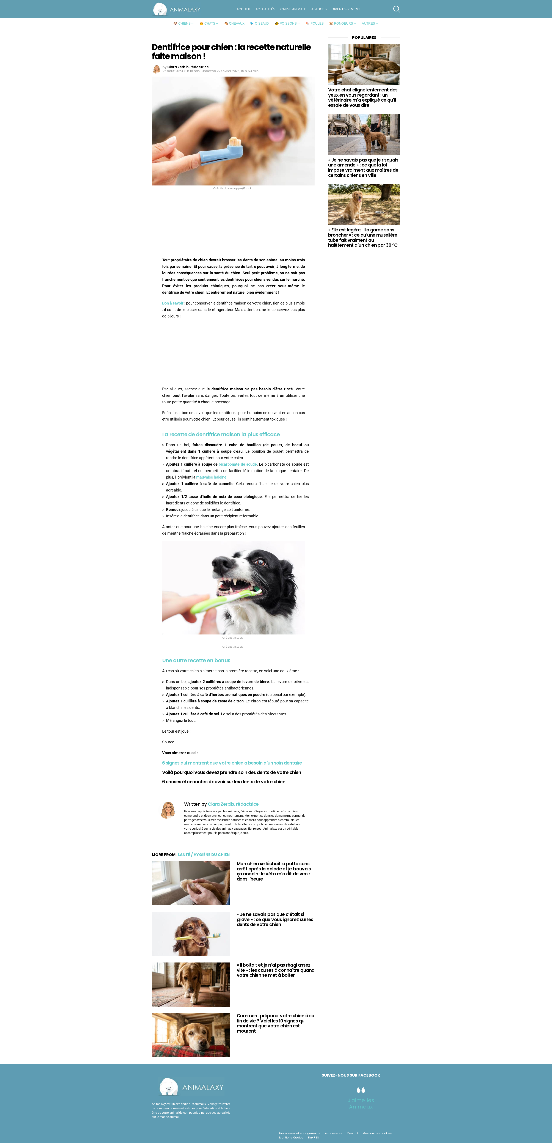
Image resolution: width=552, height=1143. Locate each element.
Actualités (265, 9)
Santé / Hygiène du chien (203, 854)
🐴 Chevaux (234, 23)
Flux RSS (313, 1137)
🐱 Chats (207, 23)
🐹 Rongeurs (341, 23)
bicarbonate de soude (238, 464)
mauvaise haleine (211, 477)
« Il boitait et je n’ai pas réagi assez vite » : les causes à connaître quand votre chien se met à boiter (276, 970)
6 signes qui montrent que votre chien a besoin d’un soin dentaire (232, 763)
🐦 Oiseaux (259, 23)
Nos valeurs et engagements (299, 1133)
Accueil (244, 9)
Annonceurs (333, 1133)
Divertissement (346, 9)
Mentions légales (291, 1137)
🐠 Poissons (286, 23)
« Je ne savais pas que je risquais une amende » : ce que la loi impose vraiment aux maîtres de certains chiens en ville (363, 167)
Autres (368, 23)
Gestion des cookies (377, 1133)
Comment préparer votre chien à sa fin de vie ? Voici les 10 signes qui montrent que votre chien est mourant (275, 1023)
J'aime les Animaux (361, 1103)
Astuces (319, 9)
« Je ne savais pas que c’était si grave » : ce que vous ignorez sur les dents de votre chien (275, 919)
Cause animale (293, 9)
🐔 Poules (315, 23)
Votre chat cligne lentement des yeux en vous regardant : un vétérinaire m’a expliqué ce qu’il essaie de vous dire (363, 97)
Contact (352, 1133)
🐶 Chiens (182, 23)
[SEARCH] (396, 9)
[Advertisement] (233, 225)
